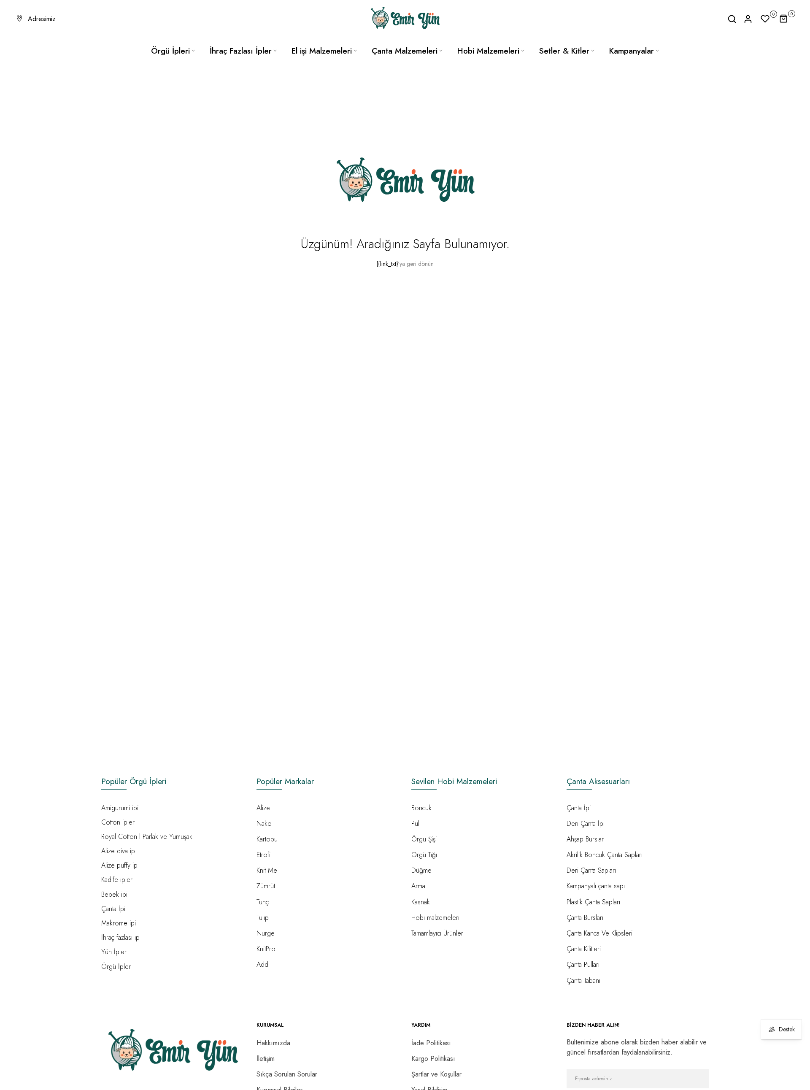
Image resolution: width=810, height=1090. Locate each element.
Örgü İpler (116, 966)
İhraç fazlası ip (120, 937)
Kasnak (420, 902)
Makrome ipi (118, 923)
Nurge (265, 933)
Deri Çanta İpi (586, 823)
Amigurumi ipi (119, 808)
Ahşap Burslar (585, 839)
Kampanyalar (631, 51)
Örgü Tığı (424, 855)
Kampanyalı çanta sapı (596, 886)
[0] (765, 19)
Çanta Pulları (583, 964)
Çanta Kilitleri (584, 949)
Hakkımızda (273, 1043)
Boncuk (421, 808)
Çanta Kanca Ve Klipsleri (599, 933)
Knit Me (266, 870)
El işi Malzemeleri (322, 51)
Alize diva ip (118, 851)
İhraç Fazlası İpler (241, 51)
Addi (263, 964)
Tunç (262, 902)
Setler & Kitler (564, 51)
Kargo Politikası (433, 1058)
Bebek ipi (114, 894)
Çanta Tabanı (583, 980)
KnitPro (265, 949)
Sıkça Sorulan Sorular (286, 1074)
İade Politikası (431, 1043)
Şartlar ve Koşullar (436, 1074)
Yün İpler (114, 952)
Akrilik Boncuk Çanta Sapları (605, 855)
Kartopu (267, 839)
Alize (263, 808)
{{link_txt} (387, 264)
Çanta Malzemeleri (404, 51)
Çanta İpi (113, 909)
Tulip (262, 917)
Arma (418, 886)
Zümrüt (265, 886)
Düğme (421, 870)
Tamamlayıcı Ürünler (437, 933)
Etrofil (264, 855)
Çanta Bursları (585, 917)
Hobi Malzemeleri (488, 51)
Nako (264, 823)
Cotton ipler (118, 822)
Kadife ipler (116, 879)
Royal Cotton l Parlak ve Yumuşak (146, 836)
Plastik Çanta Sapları (593, 902)
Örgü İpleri (170, 51)
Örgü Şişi (424, 839)
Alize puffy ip (119, 865)
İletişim (265, 1058)
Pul (415, 823)
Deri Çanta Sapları (591, 870)
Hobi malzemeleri (435, 917)
